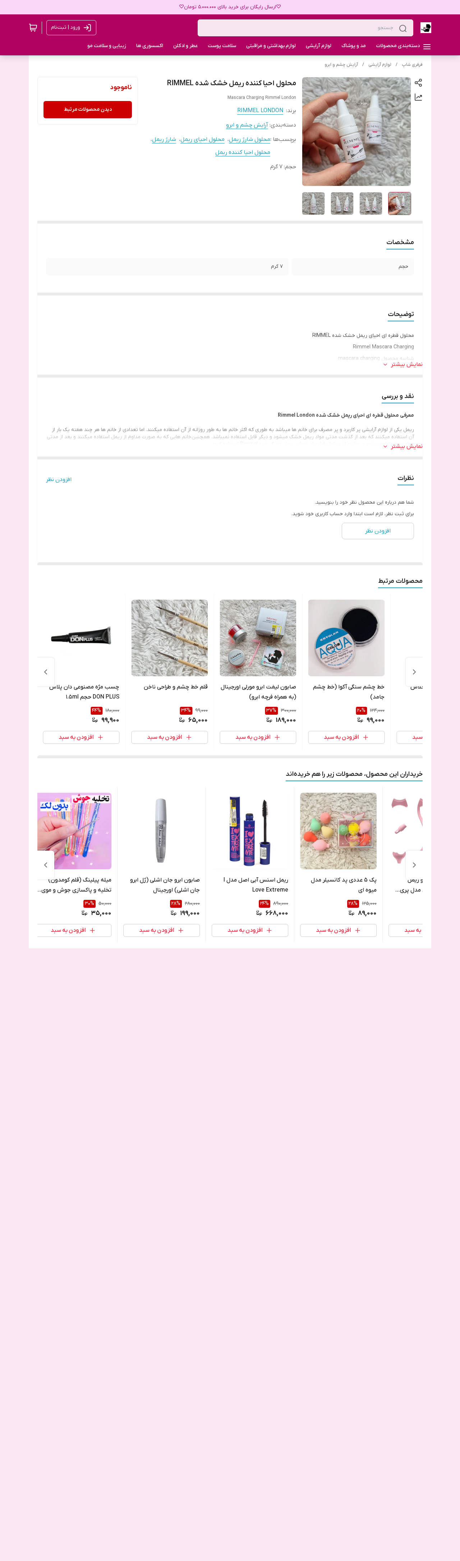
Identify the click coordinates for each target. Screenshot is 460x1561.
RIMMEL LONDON (260, 110)
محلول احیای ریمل (202, 139)
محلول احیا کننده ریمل (242, 152)
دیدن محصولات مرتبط (88, 109)
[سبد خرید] (33, 27)
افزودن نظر (59, 479)
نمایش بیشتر (407, 364)
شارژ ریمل (164, 139)
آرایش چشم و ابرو (341, 65)
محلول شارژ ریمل (249, 139)
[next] (45, 672)
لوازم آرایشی (379, 65)
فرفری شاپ (412, 65)
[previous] (414, 672)
